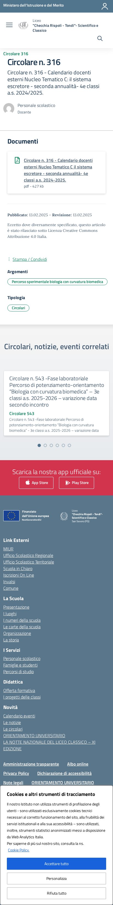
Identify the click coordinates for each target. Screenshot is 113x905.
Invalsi (9, 581)
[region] (56, 845)
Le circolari (12, 729)
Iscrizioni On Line (18, 575)
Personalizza (56, 878)
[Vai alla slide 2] (45, 445)
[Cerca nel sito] (100, 39)
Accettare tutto (56, 863)
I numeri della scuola (22, 620)
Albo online (77, 764)
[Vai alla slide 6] (69, 445)
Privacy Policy (16, 773)
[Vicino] (107, 790)
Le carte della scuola (22, 626)
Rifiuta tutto (56, 893)
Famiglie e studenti (20, 665)
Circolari (18, 308)
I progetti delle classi (22, 697)
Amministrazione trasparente (31, 764)
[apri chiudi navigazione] (9, 25)
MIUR (8, 548)
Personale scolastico (21, 658)
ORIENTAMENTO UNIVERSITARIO (34, 735)
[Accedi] (105, 6)
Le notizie (12, 722)
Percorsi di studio (18, 671)
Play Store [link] (80, 482)
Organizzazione (17, 633)
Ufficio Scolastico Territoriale (28, 562)
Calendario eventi (19, 716)
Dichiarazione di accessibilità (64, 773)
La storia (11, 640)
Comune (10, 588)
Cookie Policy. (18, 850)
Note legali (13, 782)
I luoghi (9, 613)
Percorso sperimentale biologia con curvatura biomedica (57, 281)
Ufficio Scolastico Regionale (28, 555)
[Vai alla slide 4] (57, 445)
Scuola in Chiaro (17, 568)
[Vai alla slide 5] (63, 445)
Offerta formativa (19, 690)
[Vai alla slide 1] (39, 445)
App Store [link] (39, 482)
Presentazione (16, 607)
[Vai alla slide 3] (51, 445)
